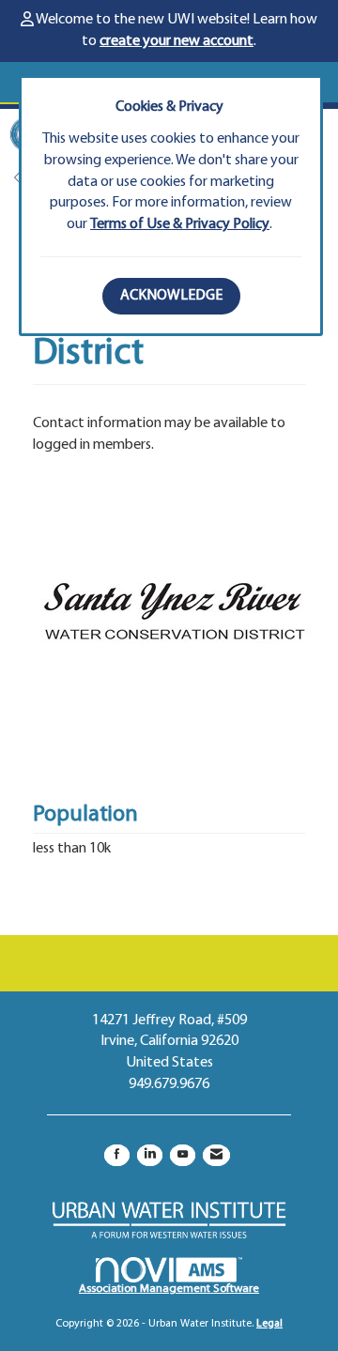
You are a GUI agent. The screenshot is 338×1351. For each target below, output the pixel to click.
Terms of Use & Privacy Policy (179, 224)
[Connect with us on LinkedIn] (149, 1155)
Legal (269, 1323)
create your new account (177, 41)
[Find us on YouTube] (182, 1155)
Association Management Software (169, 1288)
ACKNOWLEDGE (171, 295)
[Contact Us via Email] (216, 1155)
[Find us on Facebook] (117, 1155)
